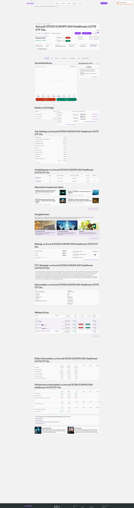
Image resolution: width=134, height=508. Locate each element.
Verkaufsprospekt (38, 420)
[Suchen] (80, 3)
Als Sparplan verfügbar (42, 48)
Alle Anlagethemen (94, 238)
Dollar (82, 507)
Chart (52, 58)
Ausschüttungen (72, 58)
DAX (74, 507)
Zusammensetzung (64, 58)
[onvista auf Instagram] (59, 507)
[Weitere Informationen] (77, 175)
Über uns (104, 507)
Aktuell (57, 3)
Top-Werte (91, 507)
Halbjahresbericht (38, 418)
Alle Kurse (57, 58)
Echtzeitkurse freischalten (45, 331)
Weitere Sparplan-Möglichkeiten (91, 121)
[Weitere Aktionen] (98, 321)
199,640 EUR (88, 324)
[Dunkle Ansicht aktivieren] (31, 0)
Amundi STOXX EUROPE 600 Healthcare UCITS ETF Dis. (49, 6)
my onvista (63, 3)
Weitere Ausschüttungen (71, 124)
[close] (132, 1)
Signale (96, 33)
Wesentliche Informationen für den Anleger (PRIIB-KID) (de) (47, 421)
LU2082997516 (38, 177)
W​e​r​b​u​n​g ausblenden (76, 14)
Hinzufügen (78, 33)
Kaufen (68, 40)
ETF (40, 6)
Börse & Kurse (37, 6)
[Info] (40, 44)
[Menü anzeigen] (54, 3)
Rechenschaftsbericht (39, 423)
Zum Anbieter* (95, 114)
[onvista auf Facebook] (54, 507)
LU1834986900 (38, 181)
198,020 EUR (81, 324)
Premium (69, 3)
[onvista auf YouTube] (57, 507)
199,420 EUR (88, 327)
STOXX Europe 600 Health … (60, 46)
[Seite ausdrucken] (98, 30)
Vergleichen (86, 33)
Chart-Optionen (72, 66)
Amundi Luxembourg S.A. (56, 33)
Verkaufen (68, 37)
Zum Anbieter (94, 76)
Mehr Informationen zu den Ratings (91, 259)
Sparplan (79, 58)
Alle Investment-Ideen (93, 208)
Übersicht (47, 58)
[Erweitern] (90, 33)
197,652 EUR (81, 327)
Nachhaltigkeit (86, 58)
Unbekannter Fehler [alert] (122, 2)
